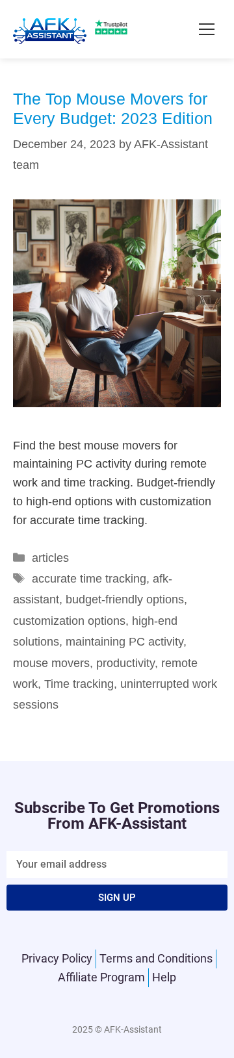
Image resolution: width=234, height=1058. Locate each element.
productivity (125, 663)
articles (50, 557)
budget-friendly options (125, 599)
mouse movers (51, 663)
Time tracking (79, 683)
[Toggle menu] (206, 29)
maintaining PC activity (124, 641)
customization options (69, 620)
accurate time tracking (89, 578)
